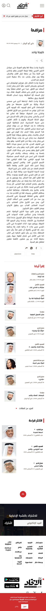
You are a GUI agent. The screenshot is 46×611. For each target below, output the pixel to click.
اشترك (8, 523)
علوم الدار (39, 543)
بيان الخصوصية (18, 557)
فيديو (30, 553)
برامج (20, 547)
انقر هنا (22, 599)
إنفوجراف (29, 558)
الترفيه (30, 543)
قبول (24, 606)
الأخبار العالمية (40, 548)
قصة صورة (28, 562)
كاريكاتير (19, 543)
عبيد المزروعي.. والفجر (35, 449)
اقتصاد (40, 553)
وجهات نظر (39, 562)
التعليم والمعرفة (29, 548)
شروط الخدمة (19, 563)
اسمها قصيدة (38, 432)
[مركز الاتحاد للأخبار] (23, 6)
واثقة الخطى (38, 466)
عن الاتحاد (18, 552)
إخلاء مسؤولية (8, 543)
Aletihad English (8, 549)
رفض (16, 606)
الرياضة (40, 558)
